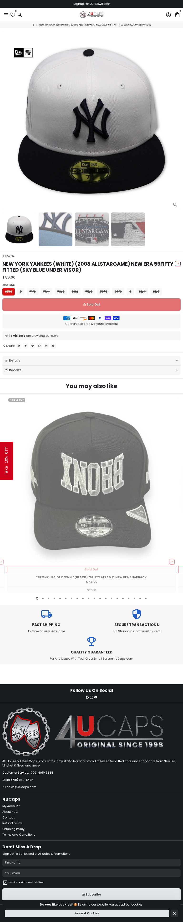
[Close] (178, 405)
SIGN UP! (137, 506)
